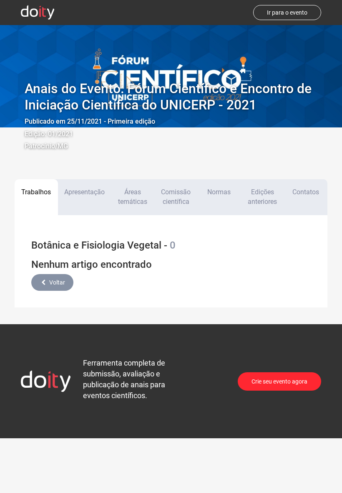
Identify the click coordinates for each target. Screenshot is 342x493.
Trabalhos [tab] (36, 192)
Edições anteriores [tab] (262, 197)
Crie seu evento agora (279, 381)
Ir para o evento (287, 12)
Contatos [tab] (305, 192)
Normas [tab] (219, 192)
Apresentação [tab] (84, 192)
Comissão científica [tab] (176, 197)
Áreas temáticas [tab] (132, 197)
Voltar (57, 282)
